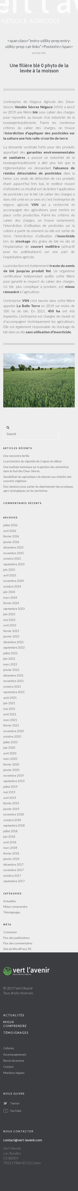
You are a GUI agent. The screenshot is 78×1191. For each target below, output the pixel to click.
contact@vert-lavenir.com (22, 1140)
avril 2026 (9, 531)
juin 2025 (9, 569)
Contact (8, 1066)
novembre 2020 (13, 731)
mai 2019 (9, 792)
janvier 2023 (11, 636)
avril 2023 (9, 625)
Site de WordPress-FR (17, 949)
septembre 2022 (14, 647)
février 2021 (11, 725)
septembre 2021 (14, 692)
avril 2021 (9, 714)
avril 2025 (9, 575)
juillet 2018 (10, 831)
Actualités (39, 53)
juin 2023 (9, 614)
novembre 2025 (13, 553)
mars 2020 (10, 758)
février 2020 (11, 764)
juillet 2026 (10, 525)
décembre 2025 (13, 547)
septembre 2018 (14, 825)
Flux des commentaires (17, 943)
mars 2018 (10, 847)
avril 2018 (9, 842)
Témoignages (11, 912)
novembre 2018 (13, 814)
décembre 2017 (13, 864)
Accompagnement (14, 1054)
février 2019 (11, 803)
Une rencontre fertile (16, 456)
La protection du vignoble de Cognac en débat (32, 461)
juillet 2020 (10, 742)
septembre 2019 (14, 781)
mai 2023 (9, 620)
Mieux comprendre (15, 906)
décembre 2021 (13, 675)
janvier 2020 (11, 770)
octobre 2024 (12, 586)
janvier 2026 (11, 542)
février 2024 (11, 603)
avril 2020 (9, 753)
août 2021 (10, 697)
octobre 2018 (12, 820)
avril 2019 (9, 798)
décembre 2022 (13, 642)
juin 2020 (9, 747)
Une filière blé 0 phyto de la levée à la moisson (39, 68)
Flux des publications (16, 938)
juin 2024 (9, 592)
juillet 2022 (10, 653)
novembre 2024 (13, 581)
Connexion (10, 932)
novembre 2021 (13, 681)
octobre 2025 (12, 558)
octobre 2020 (12, 736)
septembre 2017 (14, 881)
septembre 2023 (14, 608)
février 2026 (11, 536)
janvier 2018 (11, 859)
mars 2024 (10, 597)
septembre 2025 (14, 564)
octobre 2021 (12, 686)
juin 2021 (9, 703)
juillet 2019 (10, 786)
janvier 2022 (11, 670)
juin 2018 (9, 836)
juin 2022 (9, 658)
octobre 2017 (12, 875)
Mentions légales (13, 1073)
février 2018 (11, 853)
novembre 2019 (13, 775)
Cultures (8, 1048)
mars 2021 (10, 720)
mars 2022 (10, 664)
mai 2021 (9, 709)
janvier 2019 (11, 809)
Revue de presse (13, 1060)
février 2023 (11, 631)
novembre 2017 (13, 870)
